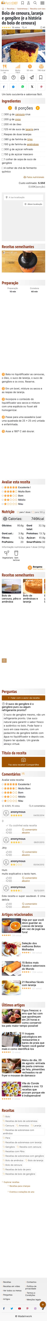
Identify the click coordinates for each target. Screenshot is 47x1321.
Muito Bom (24, 491)
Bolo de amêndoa (14, 1160)
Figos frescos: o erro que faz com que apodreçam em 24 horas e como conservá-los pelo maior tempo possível (22, 1018)
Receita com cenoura (30, 1147)
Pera (7, 1138)
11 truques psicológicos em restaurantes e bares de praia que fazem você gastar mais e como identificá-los (23, 1041)
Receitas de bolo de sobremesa (21, 1121)
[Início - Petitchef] (3, 8)
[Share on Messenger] (13, 86)
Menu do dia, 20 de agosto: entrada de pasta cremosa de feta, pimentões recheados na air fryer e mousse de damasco (23, 1068)
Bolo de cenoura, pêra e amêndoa (11, 598)
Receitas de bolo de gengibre (20, 1174)
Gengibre (10, 1147)
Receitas (7, 1282)
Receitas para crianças (20, 1186)
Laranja (37, 1125)
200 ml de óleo (12, 124)
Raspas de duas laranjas (17, 134)
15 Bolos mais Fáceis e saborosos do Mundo (33, 965)
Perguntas (7, 1295)
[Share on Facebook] (4, 86)
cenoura (20, 114)
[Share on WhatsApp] (22, 86)
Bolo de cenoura (13, 1165)
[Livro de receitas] (22, 3)
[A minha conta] (28, 3)
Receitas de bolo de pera (18, 1169)
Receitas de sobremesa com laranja (23, 1142)
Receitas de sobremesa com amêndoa (18, 1132)
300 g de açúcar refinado (18, 149)
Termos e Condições (30, 1294)
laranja (29, 129)
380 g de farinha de (18, 139)
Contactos (31, 1282)
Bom (20, 495)
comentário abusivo (29, 829)
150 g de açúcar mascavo (18, 154)
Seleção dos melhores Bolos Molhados (31, 946)
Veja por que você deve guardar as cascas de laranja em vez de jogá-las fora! (33, 926)
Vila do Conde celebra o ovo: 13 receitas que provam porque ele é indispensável (33, 1089)
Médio (21, 499)
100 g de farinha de (21, 144)
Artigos (6, 1299)
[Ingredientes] (4, 660)
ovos (18, 119)
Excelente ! (24, 487)
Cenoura (9, 1125)
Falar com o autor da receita (25, 698)
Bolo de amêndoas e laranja (30, 598)
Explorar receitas (11, 1182)
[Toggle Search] (35, 3)
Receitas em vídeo (11, 1286)
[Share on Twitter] (32, 86)
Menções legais (34, 1299)
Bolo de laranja (35, 1160)
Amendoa (24, 1125)
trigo (30, 139)
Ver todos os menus (12, 1290)
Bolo (7, 1116)
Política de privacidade (30, 1287)
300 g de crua (17, 114)
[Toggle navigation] (42, 3)
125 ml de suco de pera (21, 129)
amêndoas (33, 144)
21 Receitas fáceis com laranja (33, 983)
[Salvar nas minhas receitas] (40, 77)
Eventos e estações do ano (22, 1192)
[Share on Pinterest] (41, 86)
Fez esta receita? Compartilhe (23, 764)
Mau (20, 503)
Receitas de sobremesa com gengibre (24, 1156)
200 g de (12, 119)
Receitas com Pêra (14, 1151)
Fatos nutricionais (35, 177)
